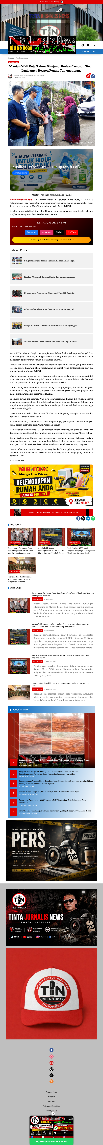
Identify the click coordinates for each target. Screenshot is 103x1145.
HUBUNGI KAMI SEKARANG (51, 1141)
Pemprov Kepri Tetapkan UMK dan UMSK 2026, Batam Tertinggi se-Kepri (49, 792)
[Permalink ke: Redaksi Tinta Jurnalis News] (11, 76)
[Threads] (51, 1069)
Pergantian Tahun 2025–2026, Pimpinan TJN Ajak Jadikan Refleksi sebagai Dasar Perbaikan (53, 801)
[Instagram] (51, 1057)
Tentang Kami (51, 1092)
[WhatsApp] (93, 518)
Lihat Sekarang (20, 173)
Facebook (32, 232)
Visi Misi (51, 1101)
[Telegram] (88, 518)
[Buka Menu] (88, 45)
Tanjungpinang (13, 62)
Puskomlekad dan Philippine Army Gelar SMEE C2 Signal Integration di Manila (20, 579)
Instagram (46, 232)
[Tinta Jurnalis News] (42, 45)
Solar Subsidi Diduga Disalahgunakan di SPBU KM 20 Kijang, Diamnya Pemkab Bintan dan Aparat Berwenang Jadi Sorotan (51, 550)
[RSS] (51, 1081)
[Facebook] (78, 518)
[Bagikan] (93, 76)
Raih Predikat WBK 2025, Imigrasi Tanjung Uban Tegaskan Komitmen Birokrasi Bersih (81, 550)
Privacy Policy (51, 1110)
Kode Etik (51, 1115)
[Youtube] (51, 1063)
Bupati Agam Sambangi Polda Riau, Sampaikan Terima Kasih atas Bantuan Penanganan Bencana (20, 550)
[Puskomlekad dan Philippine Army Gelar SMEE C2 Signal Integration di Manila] (22, 565)
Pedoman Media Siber (52, 1106)
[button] (82, 45)
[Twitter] (83, 518)
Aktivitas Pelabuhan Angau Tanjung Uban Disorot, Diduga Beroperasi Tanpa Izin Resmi (55, 811)
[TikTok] (51, 1075)
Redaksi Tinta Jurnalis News (23, 75)
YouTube (72, 232)
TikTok (59, 232)
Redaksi (51, 1096)
